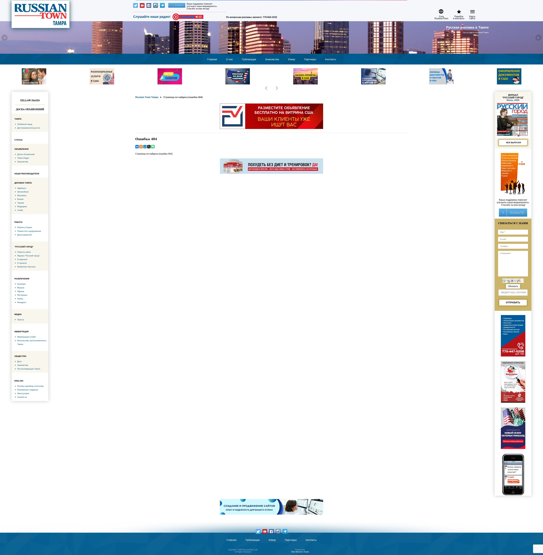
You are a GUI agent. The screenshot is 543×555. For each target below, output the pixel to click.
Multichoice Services (26, 267)
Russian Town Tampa (146, 97)
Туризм (20, 203)
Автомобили (23, 192)
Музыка (20, 287)
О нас (229, 59)
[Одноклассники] (141, 146)
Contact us (22, 397)
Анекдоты (21, 302)
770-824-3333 (270, 17)
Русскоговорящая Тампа (28, 369)
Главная (212, 59)
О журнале (22, 259)
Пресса (20, 319)
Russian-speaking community (30, 386)
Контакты (330, 59)
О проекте (22, 263)
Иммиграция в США (26, 337)
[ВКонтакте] (137, 146)
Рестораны (22, 295)
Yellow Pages (30, 100)
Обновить (513, 286)
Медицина (22, 206)
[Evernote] (153, 146)
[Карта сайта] (470, 10)
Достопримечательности (28, 128)
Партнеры (310, 59)
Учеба (20, 210)
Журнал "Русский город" (28, 256)
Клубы (20, 299)
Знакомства (272, 59)
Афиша (20, 291)
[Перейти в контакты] (457, 10)
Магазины (21, 195)
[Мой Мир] (145, 146)
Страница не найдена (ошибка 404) (183, 97)
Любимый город (24, 124)
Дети (19, 361)
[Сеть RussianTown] (439, 10)
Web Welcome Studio (300, 552)
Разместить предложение (29, 231)
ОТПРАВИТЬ (513, 302)
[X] (149, 146)
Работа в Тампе (24, 227)
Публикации (249, 59)
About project (23, 393)
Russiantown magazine (27, 390)
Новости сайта (24, 252)
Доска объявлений (30, 109)
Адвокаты (21, 188)
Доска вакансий (24, 235)
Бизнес (20, 199)
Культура (21, 284)
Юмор (291, 59)
